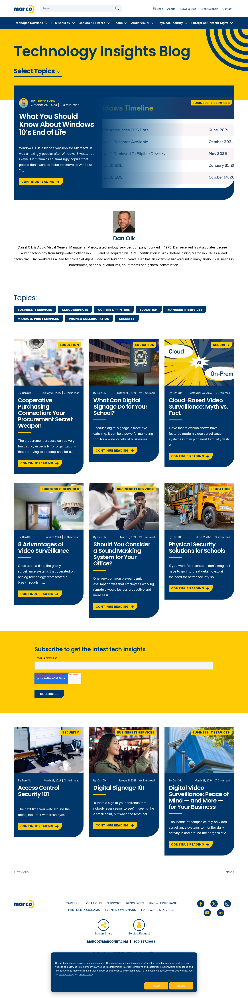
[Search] (117, 8)
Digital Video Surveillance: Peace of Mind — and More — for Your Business (199, 797)
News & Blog (188, 9)
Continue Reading (38, 182)
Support (114, 903)
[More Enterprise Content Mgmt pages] (231, 23)
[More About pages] (176, 8)
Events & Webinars (120, 910)
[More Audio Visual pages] (152, 23)
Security (127, 319)
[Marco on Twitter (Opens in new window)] (214, 903)
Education (149, 309)
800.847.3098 (144, 941)
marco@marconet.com (107, 941)
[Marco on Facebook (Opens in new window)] (200, 903)
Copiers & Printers (92, 23)
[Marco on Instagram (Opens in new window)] (227, 903)
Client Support (209, 9)
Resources (135, 903)
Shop (157, 10)
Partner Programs (84, 910)
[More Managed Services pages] (46, 23)
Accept (156, 986)
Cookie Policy (86, 974)
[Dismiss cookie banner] (192, 957)
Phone (118, 23)
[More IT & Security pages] (73, 23)
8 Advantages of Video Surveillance (43, 547)
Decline (181, 986)
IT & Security (60, 23)
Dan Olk (26, 392)
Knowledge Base (163, 903)
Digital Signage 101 (118, 788)
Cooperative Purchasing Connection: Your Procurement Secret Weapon (45, 413)
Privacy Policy (66, 974)
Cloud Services (75, 309)
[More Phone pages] (126, 23)
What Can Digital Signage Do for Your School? (120, 406)
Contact (227, 9)
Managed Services (29, 23)
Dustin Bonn (45, 101)
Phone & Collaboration (89, 319)
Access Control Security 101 (38, 791)
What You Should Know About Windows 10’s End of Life (56, 124)
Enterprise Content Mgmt (209, 23)
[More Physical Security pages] (186, 23)
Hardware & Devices (157, 910)
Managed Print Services (38, 319)
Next (229, 872)
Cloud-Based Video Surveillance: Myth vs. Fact (198, 406)
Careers (73, 903)
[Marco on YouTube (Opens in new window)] (207, 912)
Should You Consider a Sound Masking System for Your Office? (121, 553)
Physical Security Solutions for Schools (197, 547)
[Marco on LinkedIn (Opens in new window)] (220, 912)
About (171, 9)
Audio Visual (140, 23)
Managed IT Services (184, 309)
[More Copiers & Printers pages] (108, 23)
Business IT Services (211, 103)
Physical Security (170, 23)
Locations (93, 903)
